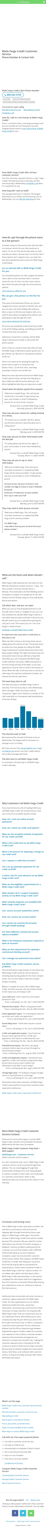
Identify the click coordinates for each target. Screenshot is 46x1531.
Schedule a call (8, 113)
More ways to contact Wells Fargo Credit (18, 1431)
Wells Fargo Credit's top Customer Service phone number (22, 1406)
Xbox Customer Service (11, 1483)
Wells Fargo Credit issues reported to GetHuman (21, 1093)
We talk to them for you (11, 110)
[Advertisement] (23, 152)
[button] (44, 2)
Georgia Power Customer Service (15, 1479)
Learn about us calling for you (14, 291)
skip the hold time (26, 199)
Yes (27, 1500)
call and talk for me (28, 748)
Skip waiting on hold (32, 110)
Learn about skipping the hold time (16, 321)
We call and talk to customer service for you (19, 1412)
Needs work (35, 1500)
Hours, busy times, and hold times (16, 1423)
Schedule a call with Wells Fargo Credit (17, 630)
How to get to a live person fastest (16, 1420)
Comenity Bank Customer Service (15, 1475)
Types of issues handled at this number (18, 1427)
